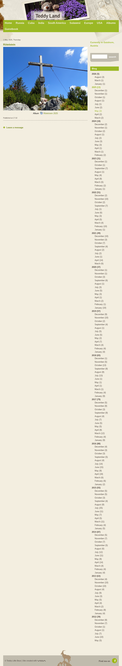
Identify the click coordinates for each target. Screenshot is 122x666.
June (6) (98, 212)
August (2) (99, 250)
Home (8, 23)
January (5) (100, 528)
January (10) (100, 308)
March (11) (99, 521)
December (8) (101, 620)
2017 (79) (96, 399)
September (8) (101, 369)
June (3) (98, 141)
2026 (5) (95, 74)
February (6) (100, 481)
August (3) (99, 77)
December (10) (101, 236)
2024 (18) (96, 121)
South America (57, 23)
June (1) (98, 257)
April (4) (98, 603)
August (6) (99, 548)
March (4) (99, 223)
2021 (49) (96, 233)
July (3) (98, 287)
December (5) (101, 402)
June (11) (99, 511)
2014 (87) (96, 532)
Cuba (31, 23)
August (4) (99, 416)
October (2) (100, 131)
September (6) (101, 280)
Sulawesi (75, 23)
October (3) (100, 277)
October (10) (100, 586)
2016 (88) (96, 443)
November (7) (101, 538)
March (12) (100, 433)
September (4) (101, 246)
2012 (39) (96, 617)
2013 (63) (96, 576)
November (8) (101, 406)
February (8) (100, 610)
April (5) (98, 219)
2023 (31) (96, 158)
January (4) (100, 352)
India (41, 23)
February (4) (100, 348)
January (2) (100, 484)
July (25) (99, 508)
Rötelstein (9, 44)
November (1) (101, 94)
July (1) (98, 104)
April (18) (99, 474)
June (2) (98, 107)
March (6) (99, 182)
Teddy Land (47, 15)
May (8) (98, 471)
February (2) (100, 155)
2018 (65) (96, 355)
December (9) (101, 314)
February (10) (101, 226)
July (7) (98, 419)
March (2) (99, 118)
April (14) (99, 260)
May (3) (98, 145)
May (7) (98, 515)
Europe (88, 23)
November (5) (101, 362)
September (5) (101, 457)
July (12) (99, 552)
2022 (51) (96, 192)
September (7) (101, 168)
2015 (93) (96, 488)
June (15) (99, 467)
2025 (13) (96, 87)
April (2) (98, 114)
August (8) (99, 372)
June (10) (99, 637)
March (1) (99, 80)
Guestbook (11, 29)
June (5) (98, 290)
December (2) (101, 124)
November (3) (101, 239)
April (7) (98, 341)
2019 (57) (96, 311)
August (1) (99, 100)
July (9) (98, 593)
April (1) (98, 148)
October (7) (100, 243)
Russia (20, 23)
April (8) (98, 179)
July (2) (98, 138)
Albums (111, 23)
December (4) (101, 446)
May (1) (98, 382)
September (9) (101, 413)
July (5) (98, 331)
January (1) (100, 84)
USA (99, 23)
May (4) (98, 175)
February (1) (100, 304)
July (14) (99, 464)
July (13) (99, 375)
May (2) (98, 111)
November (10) (101, 199)
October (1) (100, 97)
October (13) (100, 365)
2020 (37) (96, 267)
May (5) (98, 426)
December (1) (101, 90)
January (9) (100, 396)
